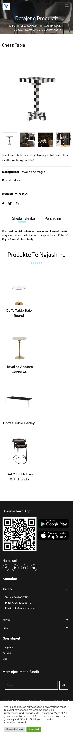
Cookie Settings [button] (14, 729)
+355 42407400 (19, 597)
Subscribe (63, 685)
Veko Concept (29, 26)
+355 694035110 (21, 603)
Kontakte (8, 589)
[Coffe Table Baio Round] (19, 288)
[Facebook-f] (6, 567)
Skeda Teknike (23, 218)
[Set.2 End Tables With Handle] (19, 451)
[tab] (23, 218)
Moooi (18, 180)
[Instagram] (24, 567)
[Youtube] (34, 567)
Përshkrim (53, 218)
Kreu (12, 26)
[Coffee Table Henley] (19, 400)
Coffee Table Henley (19, 423)
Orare (6, 628)
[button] (36, 589)
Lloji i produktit (54, 26)
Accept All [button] (34, 729)
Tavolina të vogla (29, 30)
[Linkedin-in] (15, 567)
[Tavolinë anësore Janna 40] (19, 344)
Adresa (6, 619)
